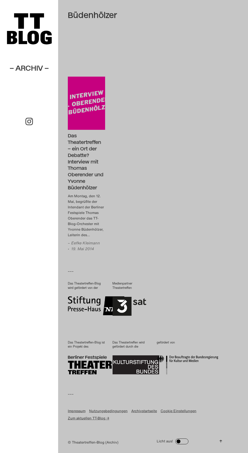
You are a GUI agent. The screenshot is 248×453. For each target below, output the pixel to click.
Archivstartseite (144, 410)
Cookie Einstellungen (178, 410)
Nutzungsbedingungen (108, 410)
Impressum (76, 410)
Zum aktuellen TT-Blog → (88, 418)
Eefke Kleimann (85, 243)
